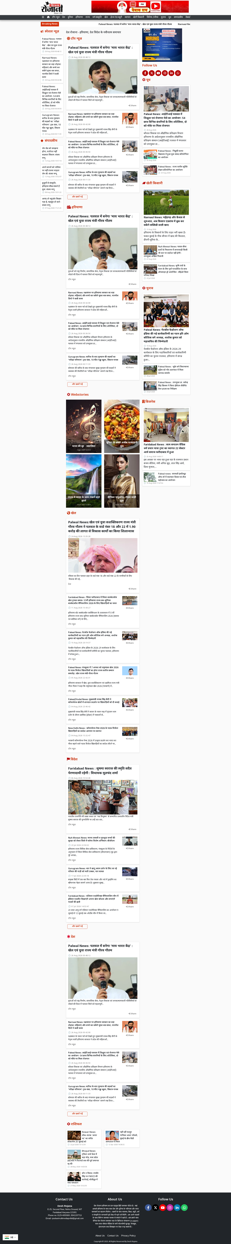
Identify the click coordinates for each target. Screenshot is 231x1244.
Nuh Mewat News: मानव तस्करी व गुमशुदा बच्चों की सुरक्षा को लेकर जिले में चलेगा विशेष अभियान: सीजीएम (91, 839)
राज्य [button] (88, 17)
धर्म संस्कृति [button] (97, 17)
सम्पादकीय (178, 17)
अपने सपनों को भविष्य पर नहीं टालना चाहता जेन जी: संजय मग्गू (51, 170)
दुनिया (70, 17)
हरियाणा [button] (79, 17)
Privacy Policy (128, 1235)
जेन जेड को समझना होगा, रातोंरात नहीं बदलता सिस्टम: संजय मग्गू (51, 153)
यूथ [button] (169, 17)
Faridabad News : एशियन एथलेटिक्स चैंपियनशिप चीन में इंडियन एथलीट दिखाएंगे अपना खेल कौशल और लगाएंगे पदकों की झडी (93, 899)
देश (63, 17)
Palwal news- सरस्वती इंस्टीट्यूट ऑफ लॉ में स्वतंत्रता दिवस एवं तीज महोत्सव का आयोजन (172, 477)
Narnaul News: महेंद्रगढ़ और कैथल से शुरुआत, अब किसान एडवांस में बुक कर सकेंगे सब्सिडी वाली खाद (164, 221)
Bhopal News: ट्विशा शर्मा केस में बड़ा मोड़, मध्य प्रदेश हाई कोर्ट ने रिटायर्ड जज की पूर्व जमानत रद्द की (83, 1157)
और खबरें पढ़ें (77, 197)
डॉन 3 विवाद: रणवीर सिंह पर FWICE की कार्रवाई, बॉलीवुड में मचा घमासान (83, 1178)
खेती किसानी (138, 17)
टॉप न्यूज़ (56, 17)
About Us (100, 1235)
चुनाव (163, 17)
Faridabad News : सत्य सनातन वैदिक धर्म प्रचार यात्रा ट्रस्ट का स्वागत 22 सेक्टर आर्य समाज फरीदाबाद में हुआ (164, 448)
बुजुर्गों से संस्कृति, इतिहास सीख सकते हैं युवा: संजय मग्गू (51, 186)
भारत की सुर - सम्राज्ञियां (83, 446)
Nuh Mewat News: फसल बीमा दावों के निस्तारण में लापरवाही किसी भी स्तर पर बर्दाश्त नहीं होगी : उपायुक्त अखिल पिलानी (165, 251)
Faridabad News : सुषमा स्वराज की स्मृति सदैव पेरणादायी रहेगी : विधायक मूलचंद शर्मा (100, 771)
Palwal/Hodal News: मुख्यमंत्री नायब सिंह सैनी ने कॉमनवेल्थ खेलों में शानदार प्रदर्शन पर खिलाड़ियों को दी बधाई (93, 701)
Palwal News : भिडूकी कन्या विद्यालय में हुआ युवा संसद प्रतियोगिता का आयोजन (173, 154)
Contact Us (113, 1235)
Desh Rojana (132, 1241)
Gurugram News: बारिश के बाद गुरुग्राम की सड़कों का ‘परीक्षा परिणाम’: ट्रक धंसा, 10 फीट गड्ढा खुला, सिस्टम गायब (51, 123)
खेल (106, 17)
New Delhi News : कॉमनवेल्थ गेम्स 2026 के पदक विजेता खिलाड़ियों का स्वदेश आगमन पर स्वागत (93, 730)
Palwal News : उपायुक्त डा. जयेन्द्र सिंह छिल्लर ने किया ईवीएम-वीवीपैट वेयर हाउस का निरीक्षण (173, 385)
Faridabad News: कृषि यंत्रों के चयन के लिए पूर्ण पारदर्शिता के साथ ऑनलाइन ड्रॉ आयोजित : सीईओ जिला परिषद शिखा (166, 271)
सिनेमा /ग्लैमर (152, 17)
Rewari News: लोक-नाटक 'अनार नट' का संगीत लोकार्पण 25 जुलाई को (82, 1137)
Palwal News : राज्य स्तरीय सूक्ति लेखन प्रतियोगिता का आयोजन (173, 169)
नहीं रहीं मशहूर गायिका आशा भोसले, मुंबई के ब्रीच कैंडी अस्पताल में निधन (122, 1137)
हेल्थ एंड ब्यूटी (116, 17)
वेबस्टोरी (189, 17)
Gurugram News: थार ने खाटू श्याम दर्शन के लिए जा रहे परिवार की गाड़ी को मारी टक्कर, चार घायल (92, 870)
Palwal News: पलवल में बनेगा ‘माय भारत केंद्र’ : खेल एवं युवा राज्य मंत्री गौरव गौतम (88, 24)
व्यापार (127, 17)
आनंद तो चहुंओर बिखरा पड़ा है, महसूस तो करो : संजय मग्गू (51, 202)
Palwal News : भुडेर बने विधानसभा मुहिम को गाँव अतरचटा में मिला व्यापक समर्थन (173, 370)
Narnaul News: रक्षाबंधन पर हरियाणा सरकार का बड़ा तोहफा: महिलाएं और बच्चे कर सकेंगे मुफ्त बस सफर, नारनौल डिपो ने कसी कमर (51, 68)
